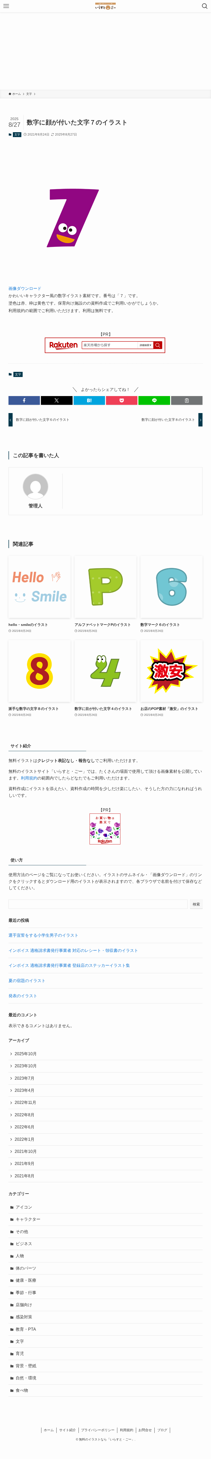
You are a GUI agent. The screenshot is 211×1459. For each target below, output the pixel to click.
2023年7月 (24, 1078)
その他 (22, 1231)
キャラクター (28, 1219)
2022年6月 (24, 1127)
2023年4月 (24, 1090)
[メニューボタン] (6, 6)
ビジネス (24, 1244)
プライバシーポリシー (98, 1430)
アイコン (24, 1207)
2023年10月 (26, 1066)
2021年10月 (26, 1151)
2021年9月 (24, 1163)
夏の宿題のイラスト (27, 980)
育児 (20, 1353)
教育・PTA (26, 1329)
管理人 (35, 505)
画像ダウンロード (24, 288)
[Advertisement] (105, 51)
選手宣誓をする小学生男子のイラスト (43, 935)
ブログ (162, 1430)
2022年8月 (24, 1115)
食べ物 (22, 1390)
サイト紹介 (67, 1430)
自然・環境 (26, 1378)
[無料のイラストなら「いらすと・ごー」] (105, 6)
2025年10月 (26, 1054)
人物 (20, 1256)
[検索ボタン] (205, 6)
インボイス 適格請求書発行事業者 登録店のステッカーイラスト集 (69, 965)
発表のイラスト (22, 996)
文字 (17, 134)
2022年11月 (25, 1102)
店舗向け (24, 1305)
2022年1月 (24, 1139)
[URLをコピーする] (187, 400)
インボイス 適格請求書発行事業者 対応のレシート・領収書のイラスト (73, 950)
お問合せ (145, 1430)
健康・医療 (26, 1280)
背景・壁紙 (26, 1366)
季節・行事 (26, 1292)
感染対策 (24, 1317)
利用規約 (29, 778)
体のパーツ (26, 1268)
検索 (196, 904)
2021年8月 (24, 1176)
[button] (24, 400)
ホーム (49, 1430)
